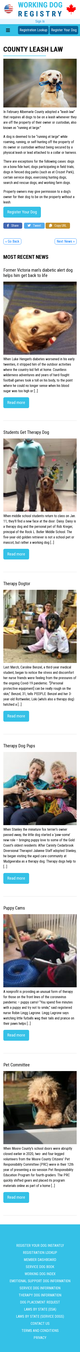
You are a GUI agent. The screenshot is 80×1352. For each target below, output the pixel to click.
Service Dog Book (40, 1267)
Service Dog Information (40, 1288)
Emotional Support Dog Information (40, 1281)
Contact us (40, 1323)
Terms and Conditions (40, 1331)
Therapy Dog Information (40, 1295)
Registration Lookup (33, 30)
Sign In (40, 21)
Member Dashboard (40, 1260)
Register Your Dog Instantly (40, 1245)
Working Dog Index (40, 1274)
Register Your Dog (64, 30)
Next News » (66, 241)
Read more (16, 402)
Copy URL (60, 226)
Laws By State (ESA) (40, 1309)
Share (15, 226)
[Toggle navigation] (8, 30)
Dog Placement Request (40, 1302)
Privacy (40, 1338)
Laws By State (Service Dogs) (40, 1316)
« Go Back (12, 241)
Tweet (36, 226)
